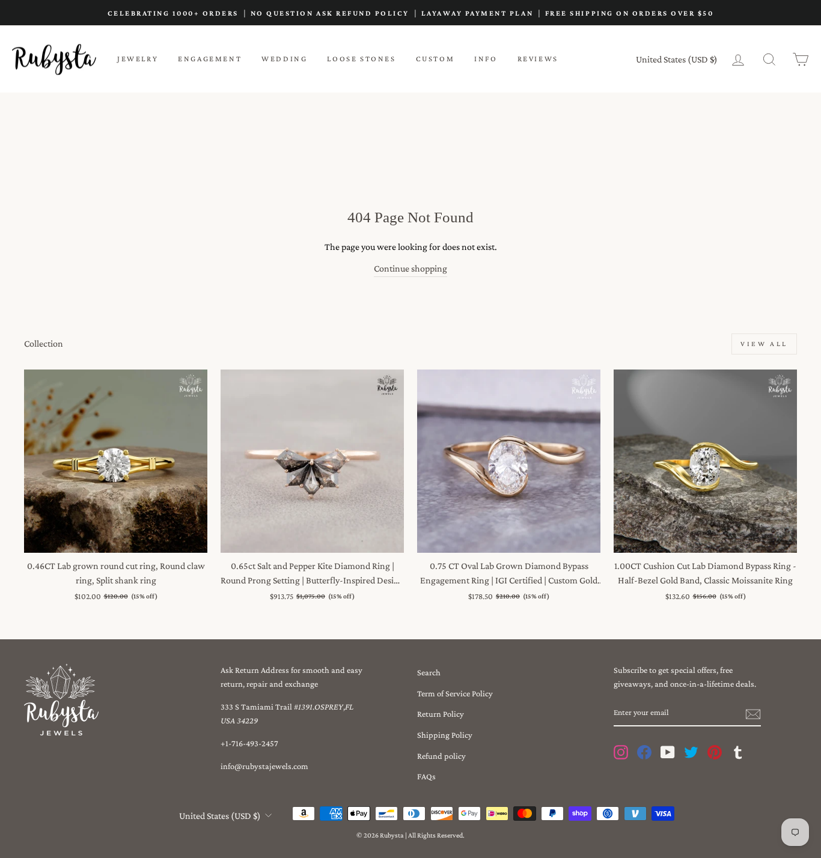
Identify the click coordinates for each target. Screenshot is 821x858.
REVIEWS (537, 58)
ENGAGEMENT (210, 58)
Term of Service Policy (455, 693)
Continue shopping (410, 268)
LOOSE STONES (361, 58)
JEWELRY (137, 58)
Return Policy (440, 714)
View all (764, 343)
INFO (485, 58)
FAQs (426, 776)
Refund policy (441, 756)
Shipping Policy (444, 735)
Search (429, 672)
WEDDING (284, 58)
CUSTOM (435, 58)
